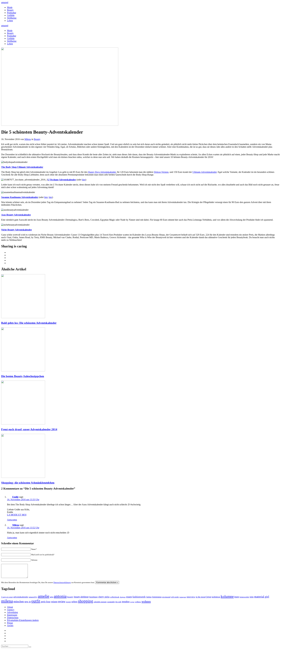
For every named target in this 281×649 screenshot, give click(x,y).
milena (7, 601)
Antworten (12, 519)
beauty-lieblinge (81, 597)
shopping (85, 601)
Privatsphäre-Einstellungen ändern (23, 620)
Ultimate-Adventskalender (204, 172)
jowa (208, 596)
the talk (118, 602)
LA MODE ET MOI (16, 515)
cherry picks (103, 596)
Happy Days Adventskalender (102, 172)
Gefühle (10, 15)
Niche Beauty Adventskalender (16, 229)
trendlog (126, 601)
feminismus (157, 597)
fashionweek (139, 596)
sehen (74, 601)
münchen (18, 601)
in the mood (201, 597)
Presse (10, 623)
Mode (9, 7)
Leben (10, 20)
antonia (60, 596)
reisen (54, 601)
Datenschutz (12, 617)
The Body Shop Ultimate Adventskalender (22, 167)
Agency (10, 609)
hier (83, 179)
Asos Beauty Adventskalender (16, 215)
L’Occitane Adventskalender (62, 179)
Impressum (12, 615)
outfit (35, 601)
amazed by (33, 597)
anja (51, 597)
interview (191, 597)
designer (123, 597)
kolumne (227, 596)
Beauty (10, 10)
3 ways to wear (7, 597)
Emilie (15, 497)
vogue (132, 602)
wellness (138, 602)
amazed (4, 2)
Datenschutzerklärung (62, 582)
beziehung (93, 597)
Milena (27, 139)
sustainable (111, 602)
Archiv (10, 625)
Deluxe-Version (161, 172)
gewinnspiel (166, 597)
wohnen (146, 601)
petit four (45, 601)
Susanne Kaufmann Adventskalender (19, 197)
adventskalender (20, 597)
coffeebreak (114, 597)
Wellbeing (11, 18)
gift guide (175, 597)
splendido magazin (100, 602)
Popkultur (11, 12)
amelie (43, 596)
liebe (252, 597)
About (10, 607)
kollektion (216, 597)
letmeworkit (244, 597)
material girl (261, 596)
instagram (182, 597)
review (61, 601)
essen (129, 596)
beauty (70, 597)
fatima (148, 597)
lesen (236, 597)
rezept (68, 602)
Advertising (12, 612)
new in (27, 601)
